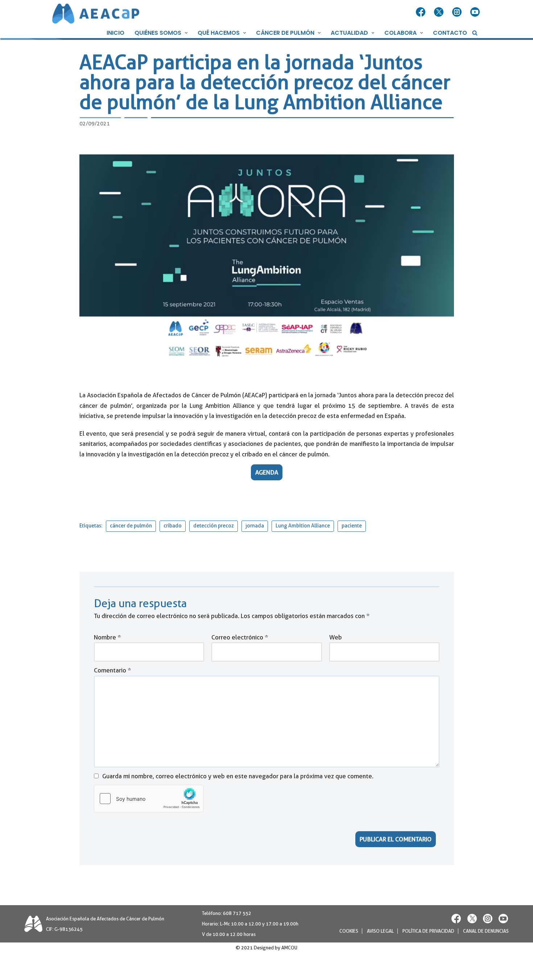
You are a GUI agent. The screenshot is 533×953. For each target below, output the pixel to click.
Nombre (107, 637)
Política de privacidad (428, 931)
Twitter (439, 12)
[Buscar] (475, 33)
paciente (352, 526)
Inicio (115, 33)
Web (335, 637)
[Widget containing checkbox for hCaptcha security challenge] (148, 798)
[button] (185, 33)
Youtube (476, 12)
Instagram (458, 12)
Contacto (450, 33)
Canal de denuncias (486, 931)
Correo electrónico (239, 637)
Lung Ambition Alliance (303, 526)
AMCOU (289, 947)
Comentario (112, 670)
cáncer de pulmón (131, 526)
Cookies (348, 931)
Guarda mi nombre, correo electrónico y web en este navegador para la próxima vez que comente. (237, 775)
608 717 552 (237, 913)
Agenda (266, 472)
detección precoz (213, 526)
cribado (173, 526)
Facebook (421, 12)
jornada (254, 526)
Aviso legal (380, 931)
